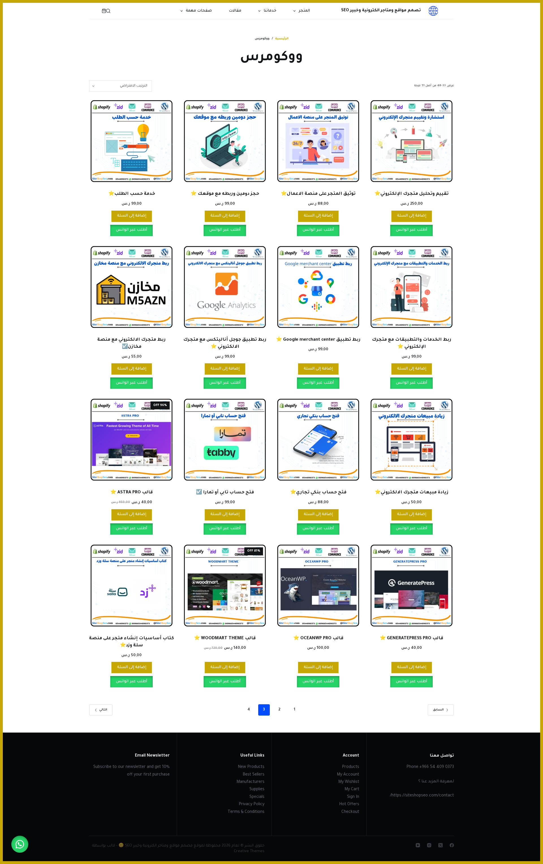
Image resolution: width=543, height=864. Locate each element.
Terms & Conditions (246, 812)
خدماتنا (270, 11)
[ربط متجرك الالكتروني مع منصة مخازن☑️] (131, 287)
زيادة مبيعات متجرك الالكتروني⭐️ (412, 492)
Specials (256, 797)
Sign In (353, 797)
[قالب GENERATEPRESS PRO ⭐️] (411, 585)
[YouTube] (418, 845)
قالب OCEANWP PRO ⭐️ (318, 638)
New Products (251, 767)
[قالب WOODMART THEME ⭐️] (224, 585)
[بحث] (108, 11)
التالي (103, 710)
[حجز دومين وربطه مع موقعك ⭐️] (224, 141)
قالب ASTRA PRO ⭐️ (131, 492)
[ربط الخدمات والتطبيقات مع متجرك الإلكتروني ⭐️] (411, 287)
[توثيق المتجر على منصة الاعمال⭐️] (318, 141)
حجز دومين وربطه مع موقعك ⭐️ (225, 194)
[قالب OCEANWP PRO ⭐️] (318, 585)
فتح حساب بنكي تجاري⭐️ (318, 492)
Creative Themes (249, 851)
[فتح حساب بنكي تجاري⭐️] (318, 439)
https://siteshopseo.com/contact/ (422, 796)
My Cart (351, 789)
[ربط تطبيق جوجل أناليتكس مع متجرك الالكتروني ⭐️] (224, 287)
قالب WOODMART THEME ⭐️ (225, 638)
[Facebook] (452, 845)
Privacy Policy (251, 804)
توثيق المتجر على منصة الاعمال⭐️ (318, 194)
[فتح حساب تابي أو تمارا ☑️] (224, 439)
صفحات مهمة (199, 11)
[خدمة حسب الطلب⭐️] (131, 141)
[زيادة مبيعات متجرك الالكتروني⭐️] (411, 439)
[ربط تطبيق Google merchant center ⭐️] (318, 287)
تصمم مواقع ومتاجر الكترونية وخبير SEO (381, 10)
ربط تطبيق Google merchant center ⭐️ (318, 340)
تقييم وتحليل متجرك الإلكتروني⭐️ (411, 194)
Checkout (350, 812)
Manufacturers (250, 782)
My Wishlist (348, 782)
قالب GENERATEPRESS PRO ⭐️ (411, 638)
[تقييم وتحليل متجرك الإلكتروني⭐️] (411, 141)
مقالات (235, 11)
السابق (438, 710)
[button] (19, 844)
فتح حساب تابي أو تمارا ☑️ (225, 492)
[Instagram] (429, 845)
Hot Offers (349, 804)
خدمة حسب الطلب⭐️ (131, 194)
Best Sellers (253, 775)
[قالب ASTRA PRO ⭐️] (131, 439)
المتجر (304, 11)
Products (350, 767)
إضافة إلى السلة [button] (411, 216)
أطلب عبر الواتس (411, 230)
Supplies (256, 789)
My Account (348, 775)
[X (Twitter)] (440, 845)
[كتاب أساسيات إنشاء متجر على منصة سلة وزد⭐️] (131, 585)
